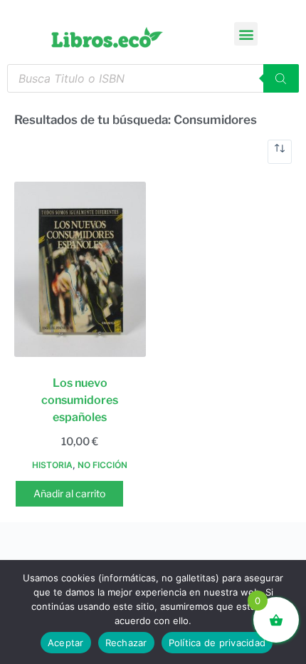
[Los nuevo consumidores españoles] (80, 269)
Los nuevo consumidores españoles (79, 400)
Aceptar (66, 642)
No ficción (102, 465)
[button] (246, 34)
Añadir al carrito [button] (69, 493)
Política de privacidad (217, 642)
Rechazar (126, 642)
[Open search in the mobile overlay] (153, 78)
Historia (52, 465)
